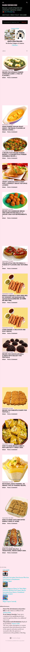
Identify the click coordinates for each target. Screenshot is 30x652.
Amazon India (7, 612)
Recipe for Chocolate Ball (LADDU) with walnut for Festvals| (13, 355)
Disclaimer (23, 15)
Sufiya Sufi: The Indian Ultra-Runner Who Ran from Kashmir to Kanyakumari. (16, 578)
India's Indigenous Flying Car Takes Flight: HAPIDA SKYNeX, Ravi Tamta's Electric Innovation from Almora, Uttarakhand (14, 590)
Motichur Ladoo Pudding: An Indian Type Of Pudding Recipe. (14, 484)
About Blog (6, 15)
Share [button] (4, 77)
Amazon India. (16, 623)
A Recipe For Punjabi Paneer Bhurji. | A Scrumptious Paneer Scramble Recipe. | (14, 154)
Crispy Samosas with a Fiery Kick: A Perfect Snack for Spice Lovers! (14, 183)
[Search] (27, 2)
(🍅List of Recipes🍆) (8, 11)
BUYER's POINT (8, 594)
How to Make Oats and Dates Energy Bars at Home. (13, 520)
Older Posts (25, 558)
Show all (24, 22)
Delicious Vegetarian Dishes (9, 5)
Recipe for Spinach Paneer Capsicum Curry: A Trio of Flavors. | (12, 73)
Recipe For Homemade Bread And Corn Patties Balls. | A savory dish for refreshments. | (14, 213)
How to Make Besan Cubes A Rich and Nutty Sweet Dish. (13, 446)
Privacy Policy (14, 15)
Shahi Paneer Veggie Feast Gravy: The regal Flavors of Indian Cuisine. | (13, 128)
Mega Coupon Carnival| (9, 601)
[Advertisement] (15, 92)
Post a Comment (12, 77)
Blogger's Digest (7, 581)
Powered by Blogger (16, 638)
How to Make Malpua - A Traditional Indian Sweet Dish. (14, 549)
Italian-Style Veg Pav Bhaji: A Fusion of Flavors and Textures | (15, 264)
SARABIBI (6, 570)
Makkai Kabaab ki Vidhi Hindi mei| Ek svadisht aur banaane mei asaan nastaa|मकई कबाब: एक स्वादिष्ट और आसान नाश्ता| (14, 298)
